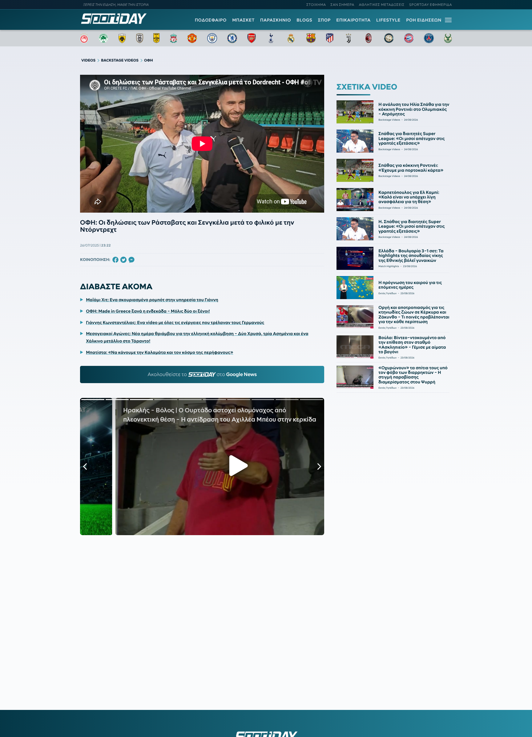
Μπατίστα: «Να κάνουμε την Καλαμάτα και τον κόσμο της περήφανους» (159, 352)
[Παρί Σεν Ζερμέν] (429, 38)
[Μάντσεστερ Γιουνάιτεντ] (192, 38)
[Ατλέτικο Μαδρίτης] (329, 38)
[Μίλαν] (368, 38)
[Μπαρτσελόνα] (311, 38)
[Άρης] (156, 38)
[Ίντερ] (389, 38)
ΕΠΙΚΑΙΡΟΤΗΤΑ (353, 20)
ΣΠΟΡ (324, 20)
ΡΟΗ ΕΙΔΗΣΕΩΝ (423, 20)
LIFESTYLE (388, 20)
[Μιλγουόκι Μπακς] (448, 38)
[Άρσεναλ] (251, 38)
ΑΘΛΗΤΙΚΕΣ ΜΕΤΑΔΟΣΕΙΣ (382, 4)
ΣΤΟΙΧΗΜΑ (316, 4)
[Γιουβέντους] (348, 38)
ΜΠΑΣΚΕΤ (243, 20)
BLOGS (304, 20)
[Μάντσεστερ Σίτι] (212, 38)
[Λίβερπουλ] (173, 38)
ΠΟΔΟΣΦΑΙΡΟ (211, 20)
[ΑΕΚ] (122, 38)
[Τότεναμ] (271, 38)
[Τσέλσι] (232, 38)
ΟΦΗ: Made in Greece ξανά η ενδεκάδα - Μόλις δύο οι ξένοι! (148, 311)
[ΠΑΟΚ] (139, 38)
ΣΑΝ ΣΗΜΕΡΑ (342, 4)
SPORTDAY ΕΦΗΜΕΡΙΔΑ (430, 4)
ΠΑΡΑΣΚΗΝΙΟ (275, 20)
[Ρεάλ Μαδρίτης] (291, 38)
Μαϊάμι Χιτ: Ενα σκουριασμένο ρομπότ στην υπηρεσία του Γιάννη (152, 299)
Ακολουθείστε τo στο (202, 374)
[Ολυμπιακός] (84, 38)
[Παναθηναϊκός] (103, 38)
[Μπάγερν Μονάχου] (409, 38)
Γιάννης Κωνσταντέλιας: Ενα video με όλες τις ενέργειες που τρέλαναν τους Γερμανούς (175, 322)
